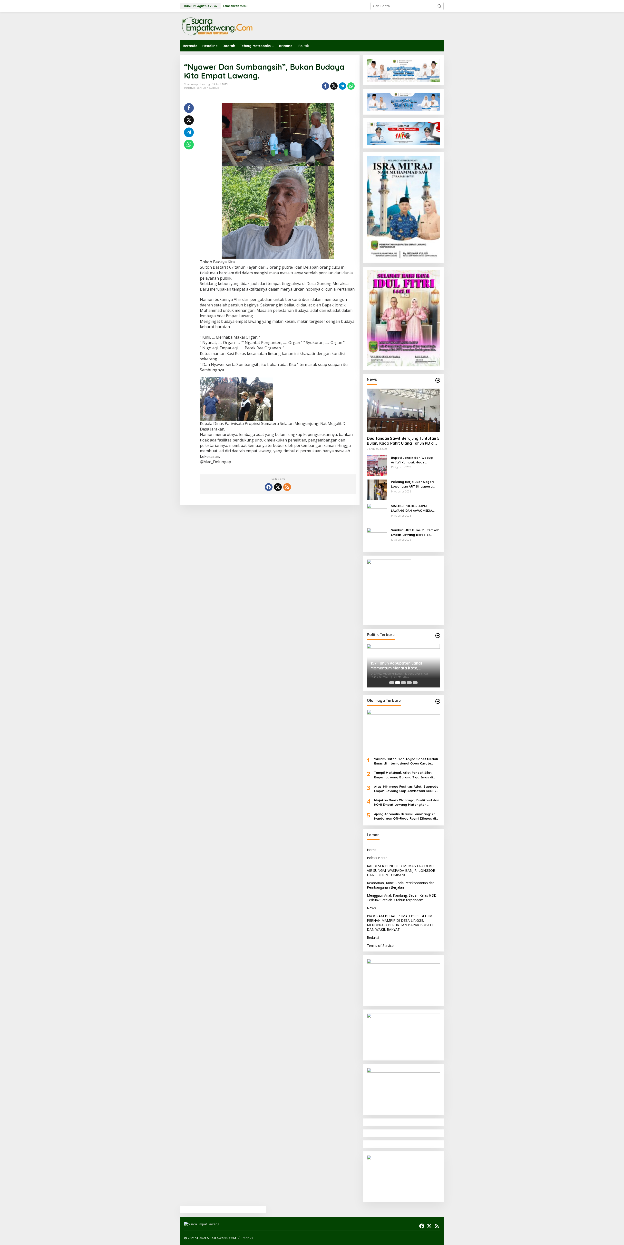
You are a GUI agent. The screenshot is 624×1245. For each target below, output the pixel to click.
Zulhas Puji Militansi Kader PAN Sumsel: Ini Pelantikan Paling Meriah (399, 666)
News (371, 908)
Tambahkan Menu (235, 6)
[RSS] (287, 487)
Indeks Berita (377, 857)
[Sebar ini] (325, 86)
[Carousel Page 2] (397, 682)
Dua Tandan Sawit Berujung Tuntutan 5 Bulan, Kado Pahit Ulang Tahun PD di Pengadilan (403, 441)
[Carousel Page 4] (409, 682)
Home (372, 849)
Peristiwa (189, 87)
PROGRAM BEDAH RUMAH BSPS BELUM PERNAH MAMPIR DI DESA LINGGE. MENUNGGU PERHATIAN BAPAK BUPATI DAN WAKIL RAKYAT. (400, 923)
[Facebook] (269, 487)
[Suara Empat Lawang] (217, 26)
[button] (439, 6)
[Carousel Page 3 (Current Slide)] (403, 682)
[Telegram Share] (342, 86)
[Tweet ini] (334, 86)
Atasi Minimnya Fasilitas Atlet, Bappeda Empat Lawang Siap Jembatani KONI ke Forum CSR (406, 788)
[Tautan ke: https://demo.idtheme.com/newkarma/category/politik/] (438, 635)
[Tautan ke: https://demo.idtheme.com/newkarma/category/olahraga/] (438, 701)
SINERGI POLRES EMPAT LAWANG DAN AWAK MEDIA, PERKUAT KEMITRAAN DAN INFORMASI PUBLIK (412, 508)
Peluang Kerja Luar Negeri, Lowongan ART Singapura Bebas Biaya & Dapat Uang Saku (413, 484)
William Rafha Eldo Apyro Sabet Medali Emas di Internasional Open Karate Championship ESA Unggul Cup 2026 (406, 761)
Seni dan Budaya (208, 87)
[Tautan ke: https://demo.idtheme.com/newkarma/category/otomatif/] (438, 380)
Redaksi (373, 937)
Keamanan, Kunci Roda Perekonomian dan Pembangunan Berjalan (401, 885)
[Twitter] (278, 487)
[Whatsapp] (351, 86)
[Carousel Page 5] (415, 682)
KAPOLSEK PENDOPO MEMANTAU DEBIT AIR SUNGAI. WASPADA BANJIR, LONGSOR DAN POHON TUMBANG (401, 870)
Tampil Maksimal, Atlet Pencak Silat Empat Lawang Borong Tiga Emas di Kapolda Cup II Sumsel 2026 (403, 775)
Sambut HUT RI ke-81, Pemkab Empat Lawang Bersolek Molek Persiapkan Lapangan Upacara (415, 532)
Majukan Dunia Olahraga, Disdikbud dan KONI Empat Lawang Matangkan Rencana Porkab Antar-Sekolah (406, 802)
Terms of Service (380, 945)
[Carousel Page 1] (391, 682)
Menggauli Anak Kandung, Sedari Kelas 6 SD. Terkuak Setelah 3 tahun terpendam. (402, 897)
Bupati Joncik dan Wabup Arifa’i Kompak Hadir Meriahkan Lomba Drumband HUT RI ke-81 (414, 460)
